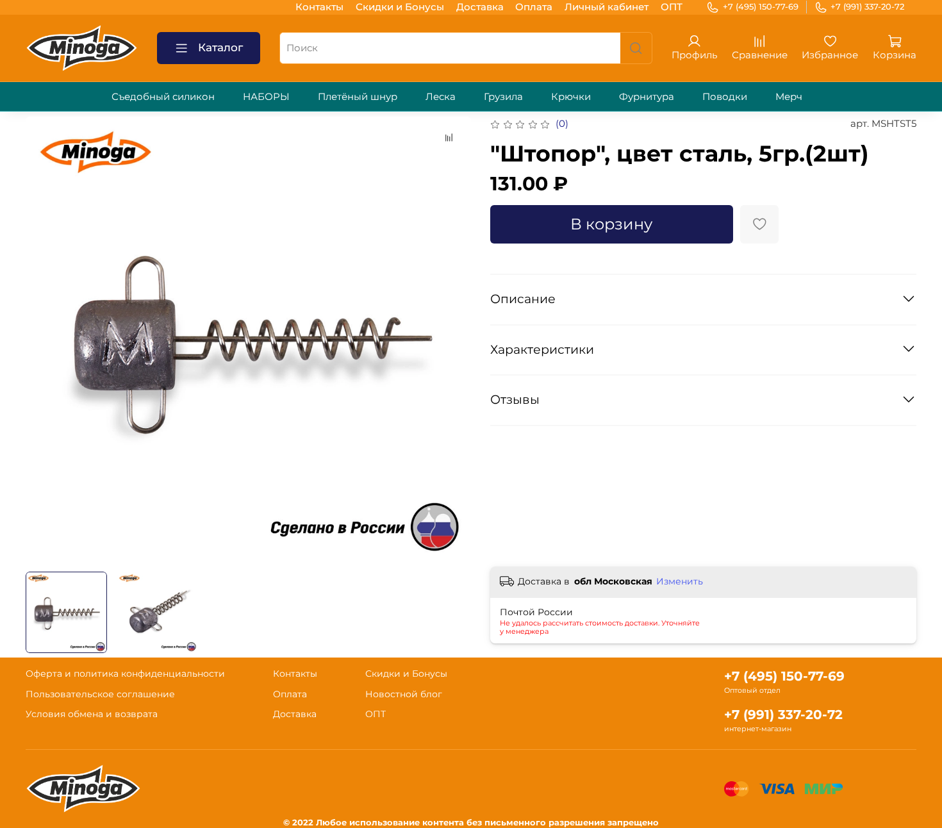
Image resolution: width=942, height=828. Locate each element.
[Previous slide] (45, 339)
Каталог (220, 47)
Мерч (788, 96)
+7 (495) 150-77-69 (760, 6)
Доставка (480, 7)
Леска (441, 96)
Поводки (724, 96)
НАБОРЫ (266, 96)
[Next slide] (452, 339)
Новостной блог (403, 694)
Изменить (679, 581)
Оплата (533, 7)
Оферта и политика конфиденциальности (125, 673)
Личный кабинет (607, 7)
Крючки (571, 96)
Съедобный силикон (163, 96)
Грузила (503, 96)
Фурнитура (646, 96)
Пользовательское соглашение (100, 694)
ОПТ (671, 7)
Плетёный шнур (357, 96)
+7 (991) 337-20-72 (867, 6)
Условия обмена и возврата (92, 714)
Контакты (319, 7)
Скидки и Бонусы (400, 7)
